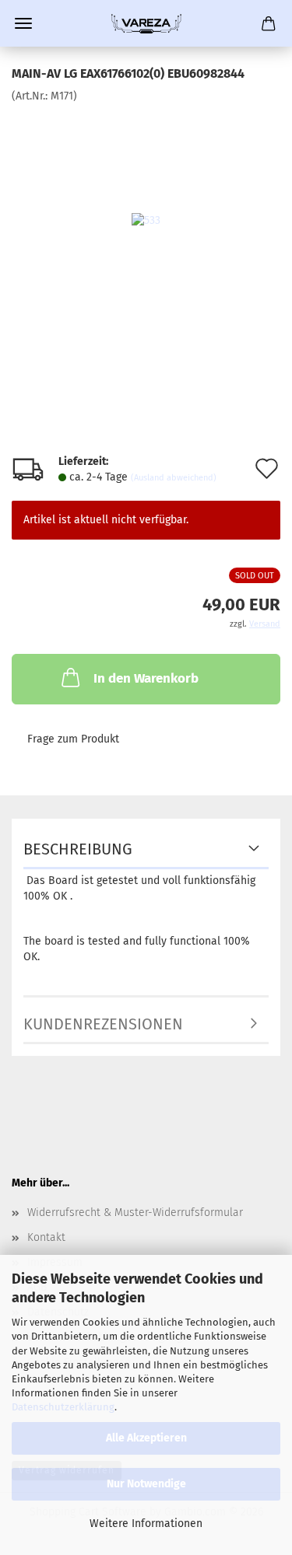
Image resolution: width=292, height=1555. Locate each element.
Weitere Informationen (146, 1523)
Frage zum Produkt (73, 739)
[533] (146, 220)
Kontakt (46, 1237)
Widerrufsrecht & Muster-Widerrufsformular (135, 1212)
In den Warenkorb (146, 678)
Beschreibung (77, 849)
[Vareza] (146, 23)
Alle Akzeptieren (146, 1438)
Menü (23, 23)
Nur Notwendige (146, 1483)
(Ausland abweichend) (173, 478)
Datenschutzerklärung (63, 1407)
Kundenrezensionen (103, 1024)
